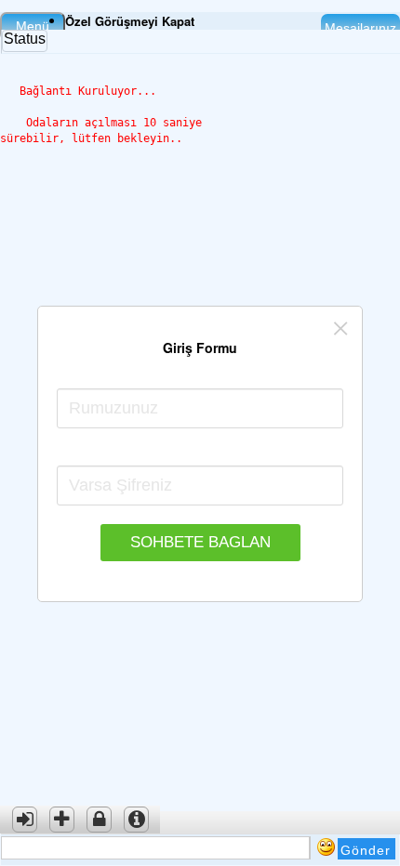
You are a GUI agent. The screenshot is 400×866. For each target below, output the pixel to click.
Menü (32, 26)
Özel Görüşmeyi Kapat (129, 21)
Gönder (365, 850)
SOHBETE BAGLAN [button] (200, 542)
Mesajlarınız (360, 27)
